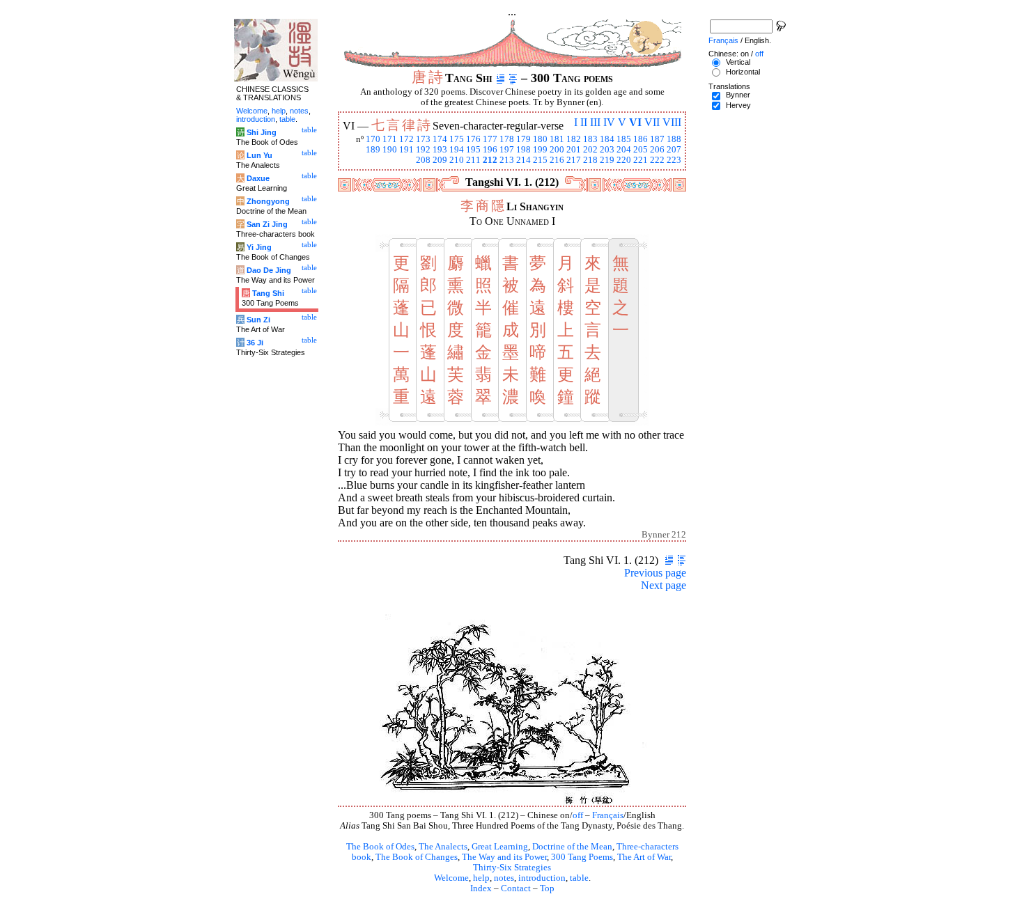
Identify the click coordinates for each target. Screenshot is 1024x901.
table (579, 878)
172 (406, 139)
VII (652, 122)
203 (607, 150)
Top (547, 888)
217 (573, 160)
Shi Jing (262, 132)
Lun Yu (259, 155)
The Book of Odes (380, 847)
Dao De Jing (269, 270)
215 (540, 160)
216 (557, 160)
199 (540, 150)
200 (557, 150)
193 (440, 150)
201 (573, 150)
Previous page (655, 573)
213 (506, 160)
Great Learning (500, 847)
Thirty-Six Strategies (512, 867)
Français (607, 815)
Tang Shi (268, 293)
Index (481, 888)
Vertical (738, 62)
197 (506, 150)
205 (640, 150)
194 (456, 150)
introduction (542, 878)
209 (440, 160)
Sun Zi (258, 319)
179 (523, 139)
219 (607, 160)
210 (456, 160)
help (481, 878)
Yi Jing (259, 247)
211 (473, 160)
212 (490, 160)
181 (557, 139)
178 (506, 139)
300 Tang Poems (582, 857)
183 (590, 139)
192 (423, 150)
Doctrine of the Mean (572, 847)
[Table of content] (513, 78)
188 (674, 139)
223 (674, 160)
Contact (516, 888)
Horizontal (743, 72)
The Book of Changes (416, 857)
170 (373, 139)
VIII (671, 122)
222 (657, 160)
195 (473, 150)
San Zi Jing (267, 224)
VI (635, 122)
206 (657, 150)
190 (389, 150)
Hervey (738, 105)
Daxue (258, 178)
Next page (663, 585)
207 (674, 150)
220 (623, 160)
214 (523, 160)
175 (456, 139)
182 (573, 139)
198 (523, 150)
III (595, 122)
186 (640, 139)
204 (623, 150)
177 (490, 139)
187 (657, 139)
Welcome (451, 878)
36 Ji (255, 342)
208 (423, 160)
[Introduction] (500, 78)
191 (406, 150)
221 (640, 160)
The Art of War (644, 857)
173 (423, 139)
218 (590, 160)
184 (607, 139)
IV (609, 122)
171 (389, 139)
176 (473, 139)
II (583, 122)
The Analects (443, 847)
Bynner (738, 95)
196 (490, 150)
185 (623, 139)
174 (440, 139)
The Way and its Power (504, 857)
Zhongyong (268, 201)
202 (590, 150)
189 (373, 150)
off (578, 815)
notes (504, 878)
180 (540, 139)
